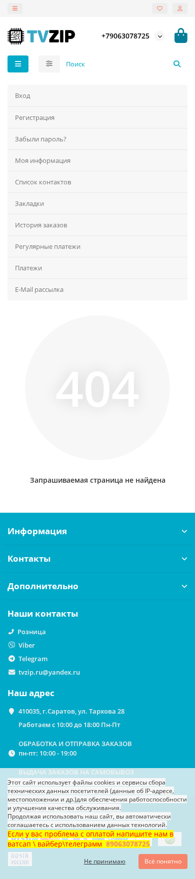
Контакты (29, 558)
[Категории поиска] (49, 63)
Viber (26, 645)
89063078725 (128, 844)
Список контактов (43, 181)
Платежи (28, 267)
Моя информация (42, 160)
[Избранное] (160, 8)
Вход (22, 95)
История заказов (41, 224)
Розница (32, 631)
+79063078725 (126, 35)
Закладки (29, 203)
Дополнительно (43, 586)
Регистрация (34, 117)
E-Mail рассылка (39, 289)
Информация (37, 531)
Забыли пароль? (40, 138)
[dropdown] (15, 8)
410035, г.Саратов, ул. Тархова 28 (71, 711)
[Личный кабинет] (180, 8)
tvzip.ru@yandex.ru (49, 672)
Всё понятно (163, 861)
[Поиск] (177, 64)
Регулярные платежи (47, 246)
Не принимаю (105, 861)
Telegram (33, 658)
